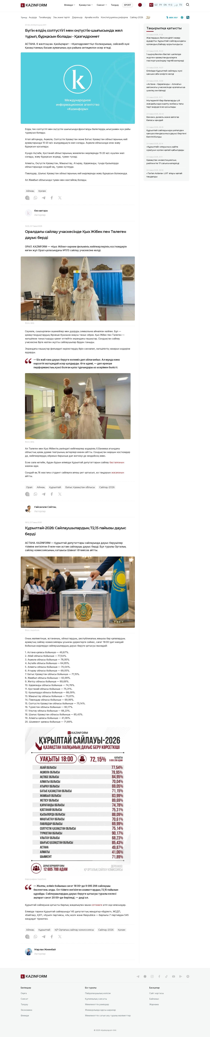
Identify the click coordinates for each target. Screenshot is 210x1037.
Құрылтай (55, 487)
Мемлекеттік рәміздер (97, 1004)
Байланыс (154, 998)
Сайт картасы (156, 993)
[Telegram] (43, 198)
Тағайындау (45, 17)
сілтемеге (96, 904)
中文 (170, 4)
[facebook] (159, 976)
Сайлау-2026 (136, 17)
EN (165, 4)
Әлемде (25, 1015)
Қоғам (42, 191)
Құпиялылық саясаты (96, 998)
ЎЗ (180, 4)
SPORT (127, 5)
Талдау (115, 5)
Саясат (24, 998)
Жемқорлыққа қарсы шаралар (100, 1010)
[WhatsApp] (35, 198)
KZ (151, 4)
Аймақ (30, 191)
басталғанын (117, 462)
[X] (60, 198)
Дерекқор (77, 17)
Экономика (26, 1010)
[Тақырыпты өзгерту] (142, 5)
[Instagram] (27, 198)
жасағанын (117, 472)
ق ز (176, 4)
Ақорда (33, 17)
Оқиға (24, 993)
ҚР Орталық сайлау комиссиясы (74, 929)
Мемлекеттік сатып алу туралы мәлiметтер (108, 1015)
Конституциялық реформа (114, 17)
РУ (160, 4)
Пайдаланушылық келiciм (98, 993)
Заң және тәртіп (61, 17)
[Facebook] (51, 198)
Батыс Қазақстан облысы (80, 487)
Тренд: (24, 17)
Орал (29, 487)
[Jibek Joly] (173, 17)
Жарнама (154, 1004)
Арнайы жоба (92, 17)
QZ (156, 4)
